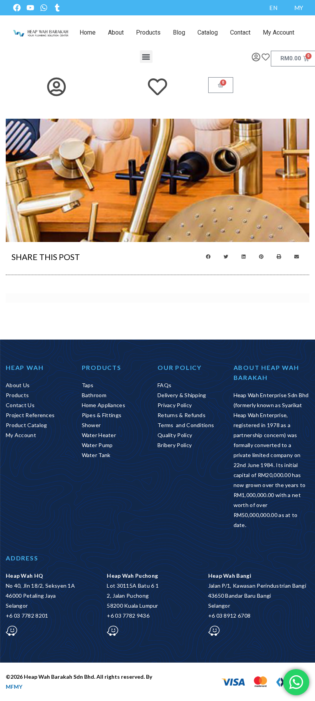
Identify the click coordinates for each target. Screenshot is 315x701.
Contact (240, 32)
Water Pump (97, 445)
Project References (30, 415)
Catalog (207, 32)
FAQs (164, 385)
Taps (88, 385)
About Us (18, 385)
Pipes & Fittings (102, 415)
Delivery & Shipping (182, 395)
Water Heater (99, 435)
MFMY (14, 686)
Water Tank (96, 455)
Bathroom (94, 395)
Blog (179, 32)
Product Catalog (26, 425)
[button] (146, 56)
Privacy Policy (175, 405)
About (116, 32)
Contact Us (20, 405)
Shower (91, 425)
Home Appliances (104, 405)
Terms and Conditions (186, 425)
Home (88, 32)
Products (148, 32)
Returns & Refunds (182, 415)
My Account (278, 32)
